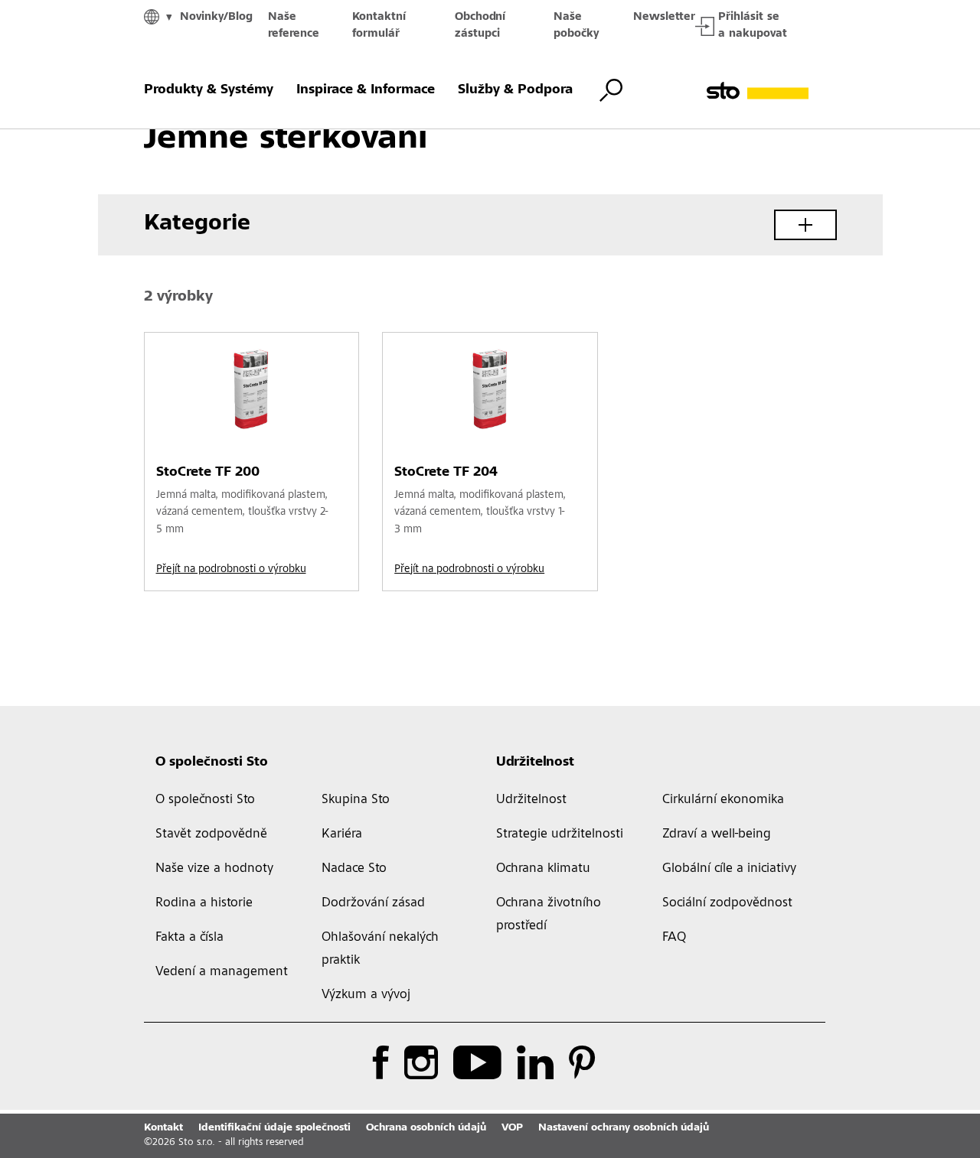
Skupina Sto (356, 800)
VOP (512, 1128)
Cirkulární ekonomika (723, 800)
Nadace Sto (354, 869)
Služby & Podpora (515, 90)
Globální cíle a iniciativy (729, 869)
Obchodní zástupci (480, 25)
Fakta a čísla (189, 938)
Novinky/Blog (216, 17)
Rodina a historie (204, 903)
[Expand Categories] (805, 225)
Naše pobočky (576, 25)
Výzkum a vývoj (366, 995)
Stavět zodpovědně (211, 834)
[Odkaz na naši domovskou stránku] (772, 90)
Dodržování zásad (373, 903)
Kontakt (163, 1128)
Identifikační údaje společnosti (274, 1128)
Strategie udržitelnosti (559, 834)
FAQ (674, 938)
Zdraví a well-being (716, 834)
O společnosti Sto (211, 762)
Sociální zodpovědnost (727, 903)
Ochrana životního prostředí (548, 914)
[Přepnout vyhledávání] (611, 90)
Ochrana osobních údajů (426, 1128)
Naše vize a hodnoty (214, 869)
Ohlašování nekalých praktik (380, 949)
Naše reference (293, 25)
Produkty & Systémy (208, 90)
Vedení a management (221, 972)
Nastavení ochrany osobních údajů (623, 1128)
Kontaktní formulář (379, 25)
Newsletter (664, 17)
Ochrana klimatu (543, 869)
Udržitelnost (535, 762)
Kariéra (342, 834)
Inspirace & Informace (365, 90)
